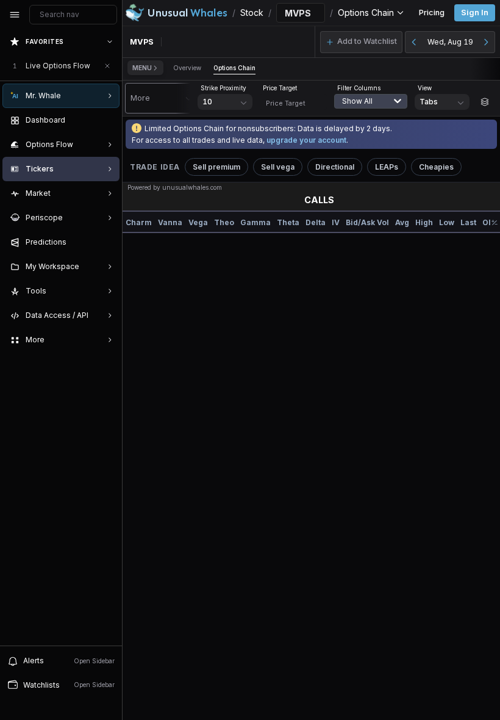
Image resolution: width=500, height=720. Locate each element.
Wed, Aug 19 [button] (450, 41)
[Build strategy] (485, 102)
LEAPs (386, 166)
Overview (187, 67)
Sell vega (278, 166)
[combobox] (374, 109)
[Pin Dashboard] (107, 120)
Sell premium (216, 166)
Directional (334, 166)
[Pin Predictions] (107, 242)
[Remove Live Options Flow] (107, 66)
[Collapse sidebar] (14, 14)
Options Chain (234, 67)
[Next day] (486, 42)
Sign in (474, 12)
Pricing (432, 12)
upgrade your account (306, 140)
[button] (361, 42)
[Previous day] (414, 42)
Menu (142, 67)
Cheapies (436, 166)
